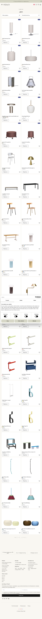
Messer (3, 578)
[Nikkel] (4, 271)
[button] (11, 15)
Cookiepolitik (30, 567)
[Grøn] (22, 503)
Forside (20, 9)
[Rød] (22, 349)
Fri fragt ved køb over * (8, 553)
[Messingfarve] (23, 245)
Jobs (2, 581)
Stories (3, 580)
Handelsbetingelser (31, 562)
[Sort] (22, 219)
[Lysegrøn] (23, 349)
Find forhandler (15, 605)
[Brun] (22, 245)
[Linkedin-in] (9, 599)
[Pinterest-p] (7, 599)
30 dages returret (34, 552)
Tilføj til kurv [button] (5, 42)
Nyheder (3, 575)
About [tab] (35, 300)
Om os (3, 577)
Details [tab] (21, 300)
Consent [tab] (7, 300)
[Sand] (22, 39)
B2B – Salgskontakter (32, 568)
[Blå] (24, 245)
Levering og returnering (32, 564)
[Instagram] (5, 599)
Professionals (23, 605)
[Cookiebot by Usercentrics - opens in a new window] (36, 297)
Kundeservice (31, 560)
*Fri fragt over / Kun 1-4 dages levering (21, 1)
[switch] (15, 316)
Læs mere (17, 593)
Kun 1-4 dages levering (21, 552)
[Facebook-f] (3, 599)
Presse (29, 605)
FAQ (29, 569)
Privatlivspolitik (31, 565)
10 (24, 537)
